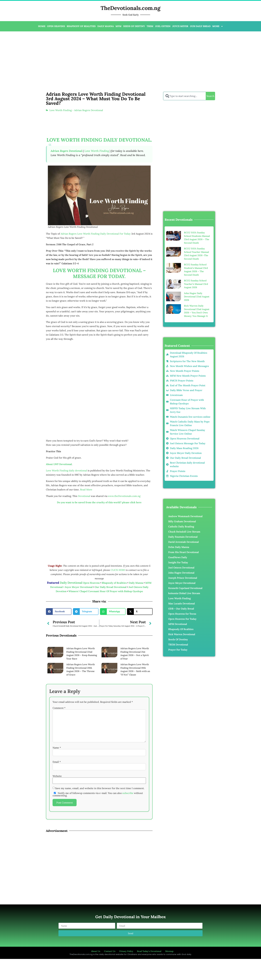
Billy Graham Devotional (182, 521)
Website (57, 776)
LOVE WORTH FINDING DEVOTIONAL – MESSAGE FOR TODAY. (99, 273)
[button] (58, 611)
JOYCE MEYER (180, 26)
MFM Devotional (177, 623)
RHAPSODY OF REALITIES (81, 26)
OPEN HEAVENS (56, 26)
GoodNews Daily (177, 557)
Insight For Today (178, 562)
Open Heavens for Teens (182, 613)
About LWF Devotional (59, 464)
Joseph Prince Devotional (182, 577)
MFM (118, 26)
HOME (41, 26)
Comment (59, 708)
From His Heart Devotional (183, 552)
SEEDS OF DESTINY (134, 26)
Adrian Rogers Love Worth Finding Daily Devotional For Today (96, 233)
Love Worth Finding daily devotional (66, 470)
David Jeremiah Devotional (183, 541)
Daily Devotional (71, 582)
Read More (86, 489)
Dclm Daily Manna (178, 547)
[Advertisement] (98, 55)
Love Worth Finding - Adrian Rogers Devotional (76, 110)
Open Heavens (91, 582)
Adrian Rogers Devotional (66, 151)
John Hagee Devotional (181, 572)
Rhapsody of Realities (114, 582)
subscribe (127, 793)
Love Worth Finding (96, 151)
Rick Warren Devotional (181, 634)
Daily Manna (136, 582)
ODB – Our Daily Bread (181, 608)
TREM (150, 26)
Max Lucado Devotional (181, 603)
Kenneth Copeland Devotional (185, 588)
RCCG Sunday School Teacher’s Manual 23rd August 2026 (196, 284)
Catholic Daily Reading (181, 526)
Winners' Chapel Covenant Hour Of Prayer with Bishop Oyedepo (105, 591)
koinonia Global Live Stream (184, 593)
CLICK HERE (118, 569)
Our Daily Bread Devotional (110, 587)
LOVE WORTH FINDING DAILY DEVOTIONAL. (99, 140)
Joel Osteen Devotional (181, 567)
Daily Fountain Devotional (183, 536)
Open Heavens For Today (182, 618)
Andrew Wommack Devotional (185, 516)
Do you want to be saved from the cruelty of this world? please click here (99, 502)
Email (57, 762)
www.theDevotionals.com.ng (124, 495)
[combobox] (184, 96)
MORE (215, 26)
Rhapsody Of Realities (180, 629)
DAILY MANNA (105, 26)
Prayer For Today (177, 649)
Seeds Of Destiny (178, 639)
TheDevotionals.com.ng (130, 8)
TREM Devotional (178, 644)
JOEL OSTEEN (163, 26)
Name (57, 747)
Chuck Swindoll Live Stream (184, 531)
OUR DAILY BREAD (200, 26)
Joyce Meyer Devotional (79, 587)
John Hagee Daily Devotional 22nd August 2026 (196, 296)
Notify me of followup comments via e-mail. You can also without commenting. (98, 794)
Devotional (84, 495)
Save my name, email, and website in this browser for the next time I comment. (99, 788)
